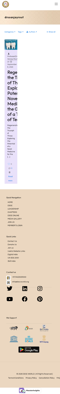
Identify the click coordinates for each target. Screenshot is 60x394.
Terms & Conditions (15, 378)
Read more (10, 179)
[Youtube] (14, 302)
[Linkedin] (29, 291)
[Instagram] (44, 291)
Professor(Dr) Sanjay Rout (12, 57)
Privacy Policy (31, 378)
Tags (20, 32)
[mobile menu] (56, 4)
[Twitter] (14, 291)
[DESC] (5, 4)
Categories (9, 32)
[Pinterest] (44, 302)
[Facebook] (29, 302)
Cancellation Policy (46, 378)
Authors (32, 32)
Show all (52, 32)
